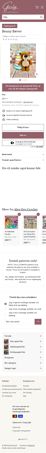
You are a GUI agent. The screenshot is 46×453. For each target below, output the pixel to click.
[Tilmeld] (38, 322)
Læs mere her (28, 102)
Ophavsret (16, 427)
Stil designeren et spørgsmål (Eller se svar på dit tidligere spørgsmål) (23, 87)
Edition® (31, 445)
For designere (7, 396)
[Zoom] (36, 74)
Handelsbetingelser (9, 386)
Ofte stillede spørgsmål (32, 389)
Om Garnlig (27, 393)
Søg (24, 396)
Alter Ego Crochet (18, 36)
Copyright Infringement (21, 431)
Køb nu (23, 135)
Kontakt (26, 386)
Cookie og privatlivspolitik (12, 389)
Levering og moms (9, 393)
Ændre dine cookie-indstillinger (14, 448)
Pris (3, 95)
